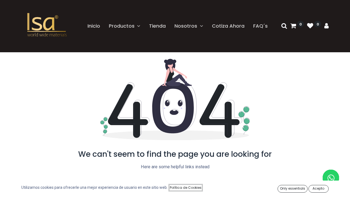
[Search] (284, 26)
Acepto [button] (318, 188)
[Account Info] (326, 26)
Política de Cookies (186, 187)
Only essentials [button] (292, 188)
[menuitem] (93, 25)
